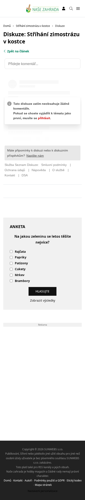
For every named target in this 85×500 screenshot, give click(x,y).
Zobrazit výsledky (42, 300)
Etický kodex (74, 480)
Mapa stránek (43, 485)
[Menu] (78, 8)
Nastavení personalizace (43, 491)
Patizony (21, 263)
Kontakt (17, 480)
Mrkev (19, 275)
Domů (7, 480)
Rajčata (20, 252)
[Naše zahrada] (42, 8)
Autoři (28, 480)
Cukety (20, 269)
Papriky (20, 257)
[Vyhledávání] (71, 8)
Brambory (22, 281)
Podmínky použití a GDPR (49, 480)
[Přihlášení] (64, 8)
